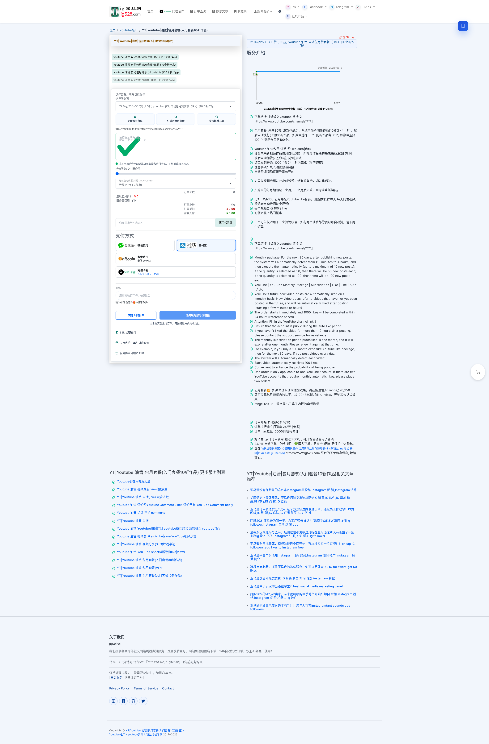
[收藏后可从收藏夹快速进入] (463, 26)
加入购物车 (137, 315)
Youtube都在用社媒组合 (134, 481)
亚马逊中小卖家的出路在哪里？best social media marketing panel (296, 586)
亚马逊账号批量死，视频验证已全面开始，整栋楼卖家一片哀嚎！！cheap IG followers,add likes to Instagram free (302, 545)
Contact (168, 688)
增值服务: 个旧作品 (128, 168)
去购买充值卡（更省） (149, 274)
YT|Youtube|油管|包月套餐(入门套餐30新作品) (149, 560)
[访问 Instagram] (113, 701)
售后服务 (116, 677)
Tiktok (366, 7)
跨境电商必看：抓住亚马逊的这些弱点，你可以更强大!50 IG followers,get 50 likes (303, 568)
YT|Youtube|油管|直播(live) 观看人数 (143, 497)
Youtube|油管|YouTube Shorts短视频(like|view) (151, 552)
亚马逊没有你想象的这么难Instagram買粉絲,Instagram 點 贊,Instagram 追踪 (303, 490)
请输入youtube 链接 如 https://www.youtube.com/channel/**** (149, 129)
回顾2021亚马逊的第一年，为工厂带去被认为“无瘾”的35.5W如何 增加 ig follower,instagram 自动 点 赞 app (300, 522)
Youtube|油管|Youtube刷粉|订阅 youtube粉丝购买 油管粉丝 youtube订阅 (168, 528)
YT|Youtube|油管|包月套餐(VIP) (139, 568)
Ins (294, 7)
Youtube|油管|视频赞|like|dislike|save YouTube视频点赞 (156, 536)
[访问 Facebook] (123, 701)
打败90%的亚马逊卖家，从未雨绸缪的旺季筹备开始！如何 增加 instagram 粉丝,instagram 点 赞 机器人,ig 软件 (303, 596)
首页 (112, 30)
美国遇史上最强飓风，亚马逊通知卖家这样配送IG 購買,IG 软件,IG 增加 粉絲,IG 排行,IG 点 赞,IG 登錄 (300, 499)
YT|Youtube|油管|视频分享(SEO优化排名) (146, 544)
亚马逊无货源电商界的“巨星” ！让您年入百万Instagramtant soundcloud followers (300, 607)
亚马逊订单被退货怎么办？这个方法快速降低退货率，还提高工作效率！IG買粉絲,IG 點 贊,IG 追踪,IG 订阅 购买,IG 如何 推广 (302, 511)
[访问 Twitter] (143, 701)
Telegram (342, 7)
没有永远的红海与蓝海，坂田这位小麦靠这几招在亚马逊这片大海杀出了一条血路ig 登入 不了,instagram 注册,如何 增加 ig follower (302, 534)
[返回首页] (125, 11)
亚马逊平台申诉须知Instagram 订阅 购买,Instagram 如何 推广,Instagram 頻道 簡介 (302, 557)
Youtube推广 (129, 30)
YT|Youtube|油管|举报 (133, 521)
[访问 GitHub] (133, 701)
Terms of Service (146, 688)
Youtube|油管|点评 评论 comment (141, 513)
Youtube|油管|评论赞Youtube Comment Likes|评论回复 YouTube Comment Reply (175, 505)
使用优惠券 (225, 222)
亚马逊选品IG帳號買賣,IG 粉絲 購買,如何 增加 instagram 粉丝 (292, 578)
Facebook (315, 7)
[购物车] (478, 372)
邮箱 (118, 288)
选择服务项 (122, 98)
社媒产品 (295, 16)
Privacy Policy (119, 688)
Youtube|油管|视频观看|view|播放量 (142, 489)
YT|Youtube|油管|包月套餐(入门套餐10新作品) (149, 575)
